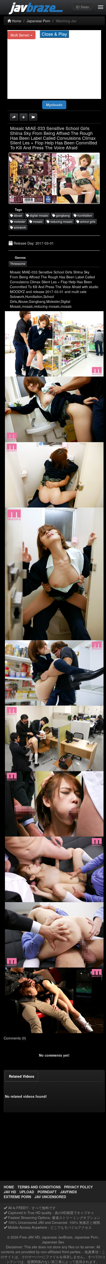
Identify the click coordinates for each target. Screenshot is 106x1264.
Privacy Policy (78, 1186)
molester (19, 221)
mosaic (37, 221)
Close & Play (54, 34)
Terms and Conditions (39, 1186)
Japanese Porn (38, 20)
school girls (87, 221)
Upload (26, 1191)
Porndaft (47, 1191)
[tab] (21, 1076)
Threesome (17, 263)
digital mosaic (38, 215)
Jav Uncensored (50, 1196)
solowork (19, 227)
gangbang (62, 215)
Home (16, 20)
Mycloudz (54, 105)
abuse (17, 215)
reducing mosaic (61, 221)
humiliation (84, 215)
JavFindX (68, 1191)
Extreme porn (17, 1196)
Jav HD (10, 1191)
